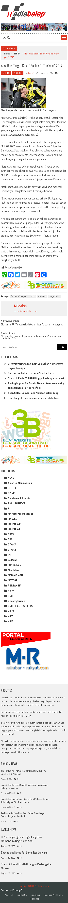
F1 (9, 508)
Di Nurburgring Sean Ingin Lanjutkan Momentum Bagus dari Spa (22, 839)
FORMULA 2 (14, 524)
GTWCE (12, 549)
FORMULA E (14, 529)
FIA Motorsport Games (20, 513)
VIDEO (11, 611)
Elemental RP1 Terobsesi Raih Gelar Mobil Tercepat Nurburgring (32, 324)
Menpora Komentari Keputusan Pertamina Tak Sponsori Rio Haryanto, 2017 (31, 337)
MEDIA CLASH (15, 575)
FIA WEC (12, 518)
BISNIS (11, 493)
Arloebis (30, 73)
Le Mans (12, 559)
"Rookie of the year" (19, 296)
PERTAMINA (14, 585)
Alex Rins (42, 296)
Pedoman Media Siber (53, 895)
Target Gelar (54, 296)
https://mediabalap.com (25, 311)
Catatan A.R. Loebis (19, 498)
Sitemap (35, 899)
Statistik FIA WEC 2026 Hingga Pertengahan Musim (37, 378)
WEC (10, 616)
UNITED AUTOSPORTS (20, 606)
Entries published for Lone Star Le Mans (31, 373)
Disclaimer (35, 895)
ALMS (11, 477)
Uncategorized (16, 601)
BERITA (17, 53)
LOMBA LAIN (14, 565)
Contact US (22, 895)
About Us (9, 895)
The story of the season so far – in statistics (33, 398)
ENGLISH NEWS (16, 503)
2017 (32, 296)
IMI (9, 554)
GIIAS (11, 534)
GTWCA (12, 544)
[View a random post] (4, 37)
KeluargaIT (17, 890)
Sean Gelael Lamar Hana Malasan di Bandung (33, 392)
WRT (11, 621)
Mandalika (13, 570)
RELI (10, 595)
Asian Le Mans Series (20, 483)
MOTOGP (18, 72)
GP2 (10, 539)
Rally (11, 590)
